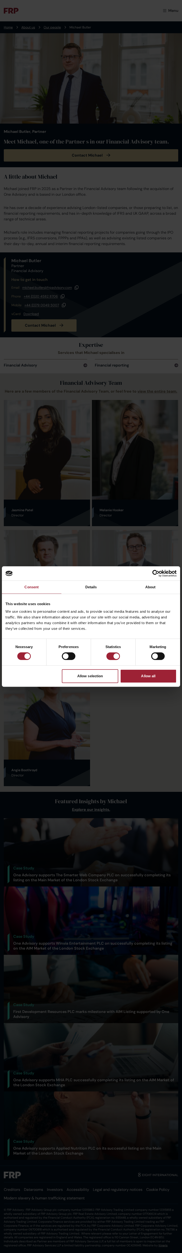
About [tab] (150, 587)
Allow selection (90, 676)
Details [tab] (91, 587)
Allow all (148, 676)
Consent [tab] (31, 587)
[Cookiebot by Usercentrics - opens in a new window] (156, 573)
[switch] (68, 656)
